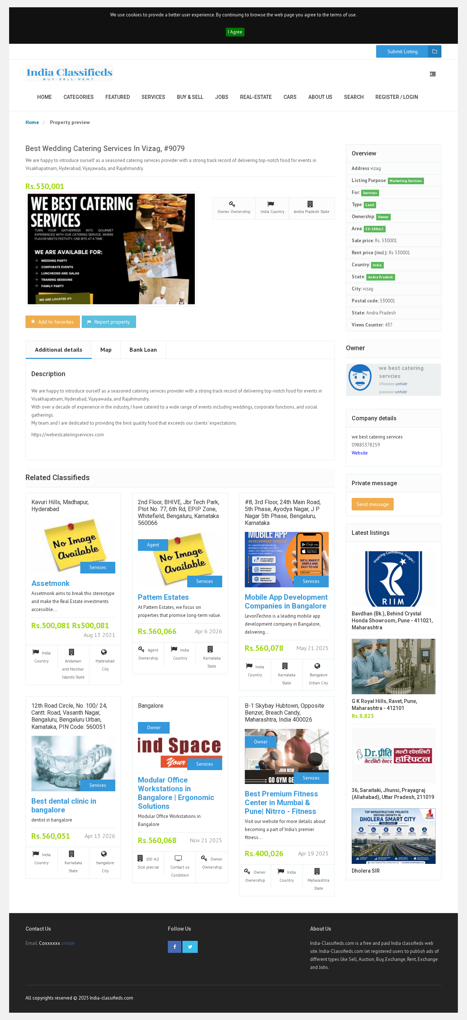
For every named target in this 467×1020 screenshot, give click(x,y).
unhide (401, 383)
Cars (290, 97)
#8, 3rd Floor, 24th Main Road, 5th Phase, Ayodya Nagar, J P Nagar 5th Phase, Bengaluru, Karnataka (283, 513)
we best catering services (377, 437)
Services (153, 97)
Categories (78, 97)
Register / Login (396, 97)
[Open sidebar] (432, 73)
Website (360, 453)
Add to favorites (55, 321)
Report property (111, 321)
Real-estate (256, 97)
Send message (372, 504)
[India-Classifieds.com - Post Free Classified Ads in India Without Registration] (69, 73)
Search (354, 97)
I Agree (235, 32)
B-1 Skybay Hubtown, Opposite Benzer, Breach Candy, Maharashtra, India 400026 (284, 712)
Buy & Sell (190, 97)
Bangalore (150, 705)
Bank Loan (143, 349)
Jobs (221, 97)
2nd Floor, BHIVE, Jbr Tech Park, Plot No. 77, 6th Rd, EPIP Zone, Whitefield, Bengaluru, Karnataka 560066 (178, 513)
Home (44, 97)
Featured (117, 97)
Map (106, 349)
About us (320, 97)
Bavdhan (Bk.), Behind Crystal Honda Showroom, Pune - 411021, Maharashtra (392, 620)
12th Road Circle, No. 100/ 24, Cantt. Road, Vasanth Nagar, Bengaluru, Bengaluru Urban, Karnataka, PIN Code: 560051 (69, 716)
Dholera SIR (366, 871)
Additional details (58, 349)
